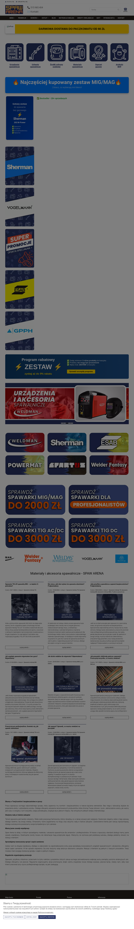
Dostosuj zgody (31, 917)
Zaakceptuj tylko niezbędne (14, 917)
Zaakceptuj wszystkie (47, 917)
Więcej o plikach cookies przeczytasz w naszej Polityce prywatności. (28, 912)
